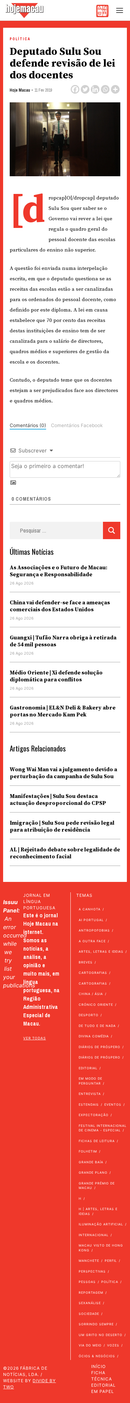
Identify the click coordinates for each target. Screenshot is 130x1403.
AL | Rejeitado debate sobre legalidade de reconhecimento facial (65, 853)
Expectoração (94, 1115)
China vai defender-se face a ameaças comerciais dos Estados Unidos (60, 606)
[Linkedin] (95, 89)
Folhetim (88, 1151)
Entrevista (90, 1094)
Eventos (112, 1104)
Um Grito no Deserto (100, 1335)
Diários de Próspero (99, 1047)
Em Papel (102, 1391)
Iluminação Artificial (101, 1224)
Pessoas (87, 1282)
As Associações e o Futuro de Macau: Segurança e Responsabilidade (58, 571)
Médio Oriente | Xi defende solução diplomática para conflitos (56, 676)
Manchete (89, 1260)
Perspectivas (92, 1271)
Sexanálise (90, 1303)
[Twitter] (85, 89)
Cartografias (93, 973)
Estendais (89, 1104)
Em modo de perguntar (90, 1081)
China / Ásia (91, 994)
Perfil (111, 1260)
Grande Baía (91, 1162)
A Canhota (90, 909)
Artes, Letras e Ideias (101, 951)
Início (98, 1366)
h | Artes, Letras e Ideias (98, 1211)
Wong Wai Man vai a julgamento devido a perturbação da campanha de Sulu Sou (63, 773)
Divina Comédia (94, 1036)
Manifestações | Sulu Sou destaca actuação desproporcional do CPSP (58, 800)
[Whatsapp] (105, 89)
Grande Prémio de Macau (97, 1185)
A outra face (92, 941)
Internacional (94, 1235)
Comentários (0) (28, 425)
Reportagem (91, 1292)
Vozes (113, 1345)
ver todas (34, 1038)
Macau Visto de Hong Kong (101, 1247)
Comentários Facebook (77, 425)
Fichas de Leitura (97, 1141)
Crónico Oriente (96, 1004)
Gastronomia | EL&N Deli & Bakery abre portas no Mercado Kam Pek (62, 711)
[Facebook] (75, 89)
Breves (86, 962)
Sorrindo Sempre (96, 1324)
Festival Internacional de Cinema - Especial (103, 1128)
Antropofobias (94, 930)
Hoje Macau (20, 90)
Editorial (88, 1068)
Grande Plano (93, 1172)
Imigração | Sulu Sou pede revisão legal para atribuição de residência (62, 826)
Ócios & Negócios (97, 1356)
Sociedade (89, 1314)
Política (20, 39)
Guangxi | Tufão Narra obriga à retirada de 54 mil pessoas (63, 641)
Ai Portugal (91, 920)
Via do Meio (90, 1345)
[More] (115, 89)
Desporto (88, 1015)
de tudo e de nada (97, 1026)
